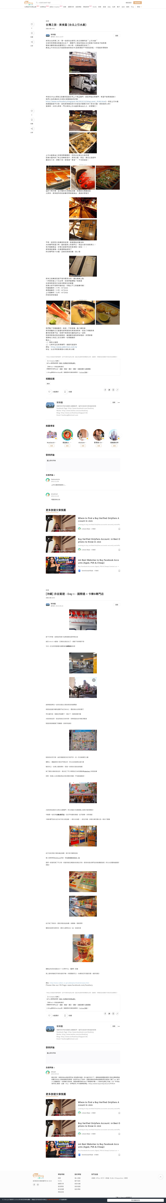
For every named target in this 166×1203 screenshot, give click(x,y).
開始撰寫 (137, 3)
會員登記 (129, 3)
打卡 (56, 369)
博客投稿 (61, 1192)
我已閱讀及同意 (135, 1200)
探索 (64, 7)
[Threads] (32, 143)
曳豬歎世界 (114, 443)
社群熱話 (43, 7)
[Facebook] (32, 133)
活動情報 (88, 369)
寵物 (127, 7)
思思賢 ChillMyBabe (98, 443)
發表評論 (51, 460)
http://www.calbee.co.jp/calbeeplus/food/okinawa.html (69, 983)
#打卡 (102, 1178)
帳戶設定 (77, 1181)
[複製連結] (32, 148)
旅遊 (104, 7)
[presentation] (45, 435)
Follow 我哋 (83, 372)
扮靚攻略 (80, 369)
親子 (118, 7)
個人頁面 (77, 1178)
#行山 (98, 1178)
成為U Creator (55, 7)
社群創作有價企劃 (30, 7)
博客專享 (86, 7)
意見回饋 (61, 1189)
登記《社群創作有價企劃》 (67, 363)
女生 (109, 7)
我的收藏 (77, 1184)
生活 (123, 7)
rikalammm (83, 443)
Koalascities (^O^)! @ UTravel (51, 443)
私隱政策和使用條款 (53, 1199)
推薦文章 (71, 7)
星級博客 (78, 7)
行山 (132, 7)
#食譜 (107, 1178)
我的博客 (77, 1189)
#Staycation (118, 1178)
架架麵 (53, 34)
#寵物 (93, 1178)
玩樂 (113, 7)
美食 (99, 7)
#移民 (126, 1178)
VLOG (95, 7)
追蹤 (116, 36)
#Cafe (112, 1178)
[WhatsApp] (32, 138)
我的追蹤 (77, 1186)
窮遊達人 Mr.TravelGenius (67, 443)
